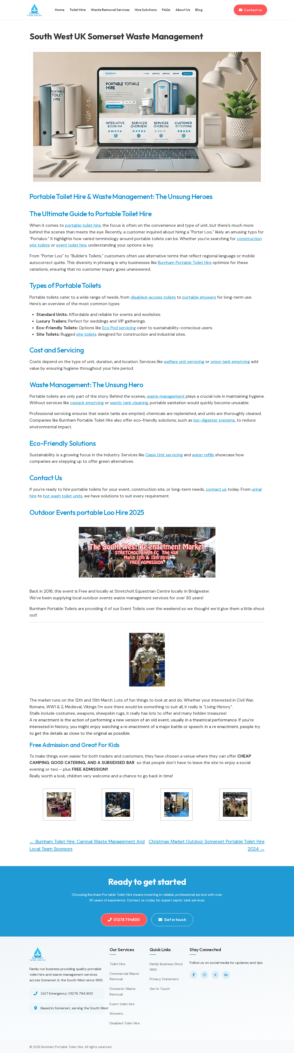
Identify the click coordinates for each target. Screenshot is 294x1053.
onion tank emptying (230, 361)
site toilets (86, 334)
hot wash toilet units (62, 496)
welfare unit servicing (184, 361)
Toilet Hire (117, 964)
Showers (116, 1013)
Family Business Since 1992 (166, 967)
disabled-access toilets (153, 297)
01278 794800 (126, 919)
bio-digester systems (214, 420)
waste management (166, 396)
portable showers (199, 297)
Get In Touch (160, 988)
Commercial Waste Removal (124, 976)
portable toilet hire (83, 225)
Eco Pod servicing (119, 328)
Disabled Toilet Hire (125, 1023)
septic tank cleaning (129, 402)
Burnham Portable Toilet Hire (185, 262)
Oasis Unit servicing (164, 455)
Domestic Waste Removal (123, 991)
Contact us (253, 10)
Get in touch (175, 919)
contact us (216, 489)
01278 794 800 (80, 993)
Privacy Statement (164, 979)
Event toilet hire (122, 1004)
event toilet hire (71, 245)
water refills (203, 455)
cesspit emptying (87, 402)
